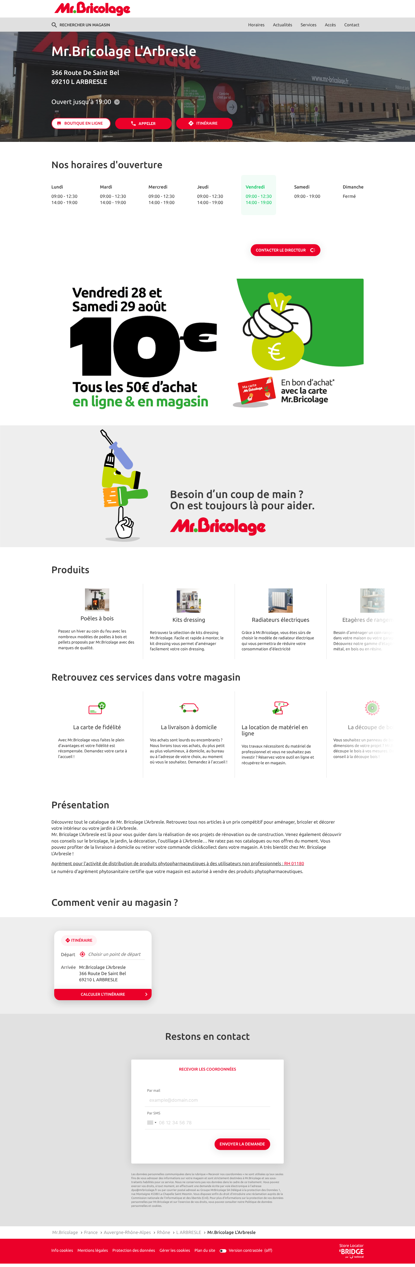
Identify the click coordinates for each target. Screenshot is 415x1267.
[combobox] (151, 1122)
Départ (68, 955)
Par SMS (153, 1113)
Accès (330, 25)
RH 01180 (294, 864)
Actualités (282, 25)
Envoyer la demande (242, 1144)
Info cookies (62, 1250)
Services (308, 25)
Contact (351, 25)
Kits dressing (188, 620)
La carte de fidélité (97, 728)
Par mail (153, 1090)
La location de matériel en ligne (275, 731)
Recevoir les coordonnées (207, 1069)
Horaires (256, 25)
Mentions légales (92, 1250)
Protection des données (133, 1250)
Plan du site (205, 1250)
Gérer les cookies (175, 1250)
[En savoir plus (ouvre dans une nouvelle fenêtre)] (207, 348)
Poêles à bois (96, 619)
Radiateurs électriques (280, 620)
